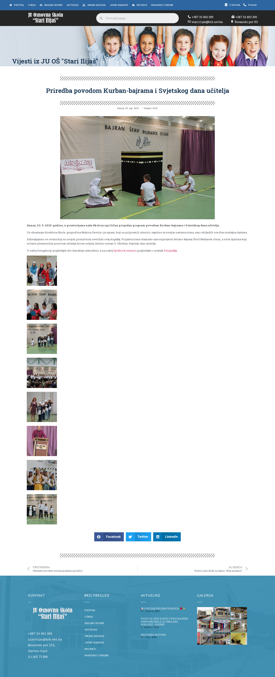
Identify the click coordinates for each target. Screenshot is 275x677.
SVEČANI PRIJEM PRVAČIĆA (162, 608)
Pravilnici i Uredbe (97, 655)
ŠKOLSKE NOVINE (94, 623)
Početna (90, 610)
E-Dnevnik (235, 4)
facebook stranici (125, 250)
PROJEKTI (90, 649)
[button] (109, 536)
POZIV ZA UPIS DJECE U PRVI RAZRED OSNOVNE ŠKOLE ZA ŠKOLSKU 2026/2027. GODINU (164, 621)
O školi (89, 616)
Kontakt (252, 4)
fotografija (170, 250)
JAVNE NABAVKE (94, 642)
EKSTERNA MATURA (153, 634)
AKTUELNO (91, 629)
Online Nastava (94, 636)
